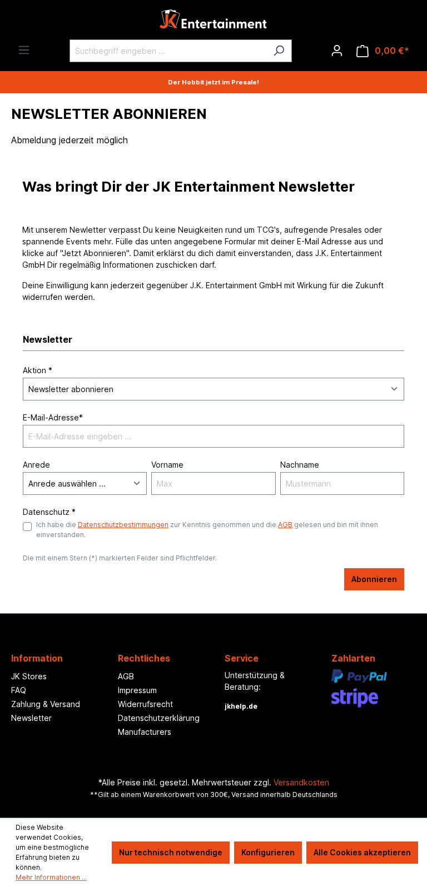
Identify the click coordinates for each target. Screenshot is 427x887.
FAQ (18, 690)
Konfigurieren (268, 852)
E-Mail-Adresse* (53, 417)
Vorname (167, 464)
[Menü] (24, 50)
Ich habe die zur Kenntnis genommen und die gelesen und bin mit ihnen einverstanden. (207, 529)
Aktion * (37, 370)
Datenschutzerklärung (159, 718)
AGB (285, 524)
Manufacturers (144, 731)
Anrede (36, 464)
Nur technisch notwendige (170, 852)
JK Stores (29, 676)
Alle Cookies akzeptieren (362, 852)
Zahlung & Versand (45, 704)
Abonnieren (374, 579)
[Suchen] (279, 50)
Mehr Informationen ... (51, 877)
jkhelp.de (241, 706)
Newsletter (31, 718)
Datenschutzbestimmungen (123, 524)
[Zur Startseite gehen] (213, 22)
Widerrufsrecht (145, 704)
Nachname (299, 464)
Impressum (137, 690)
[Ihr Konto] (337, 50)
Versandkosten (301, 782)
